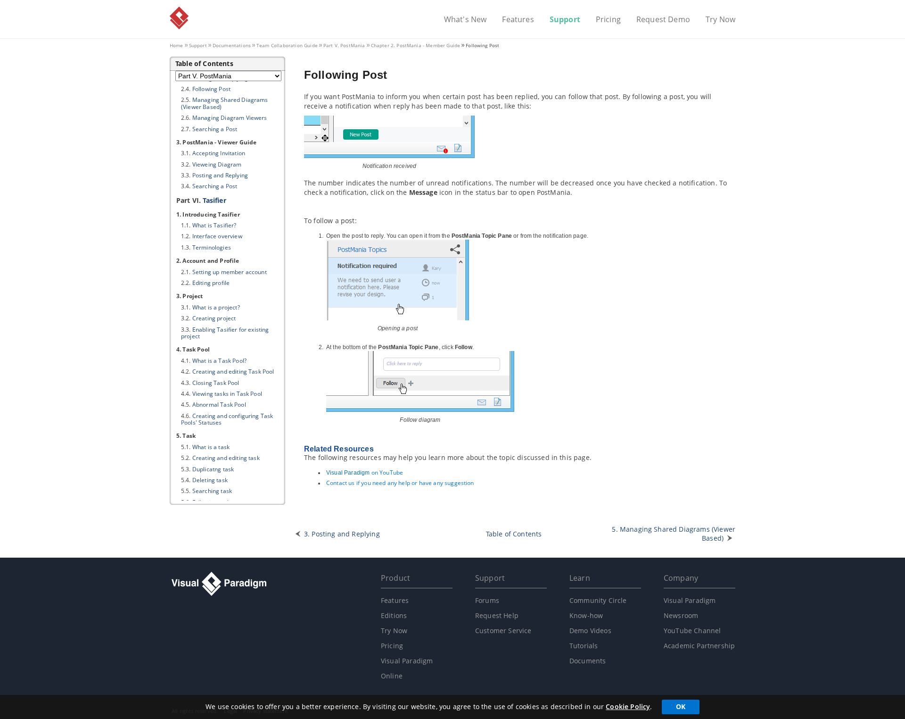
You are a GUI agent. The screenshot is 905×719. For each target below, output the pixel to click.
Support (565, 20)
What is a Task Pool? (219, 361)
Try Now (720, 20)
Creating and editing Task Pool (233, 372)
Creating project (214, 318)
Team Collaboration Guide (287, 45)
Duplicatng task (213, 469)
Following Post (211, 89)
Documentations (232, 45)
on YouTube (364, 472)
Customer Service (503, 630)
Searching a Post (215, 129)
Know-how (586, 615)
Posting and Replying (220, 175)
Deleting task (210, 480)
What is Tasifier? (214, 225)
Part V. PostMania (344, 45)
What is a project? (216, 307)
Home (176, 45)
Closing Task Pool (215, 383)
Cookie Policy (628, 706)
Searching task (212, 491)
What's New (465, 20)
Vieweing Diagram (217, 164)
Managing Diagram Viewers (229, 118)
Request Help (496, 615)
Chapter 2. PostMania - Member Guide (416, 45)
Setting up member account (229, 272)
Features (518, 20)
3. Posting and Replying (342, 533)
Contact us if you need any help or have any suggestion (400, 483)
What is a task (211, 447)
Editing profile (211, 283)
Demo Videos (590, 630)
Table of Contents (514, 533)
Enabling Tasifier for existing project (225, 333)
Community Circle (598, 600)
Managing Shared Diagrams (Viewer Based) (224, 103)
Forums (487, 600)
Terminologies (211, 247)
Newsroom (681, 615)
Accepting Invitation (218, 153)
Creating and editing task (226, 458)
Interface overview (217, 236)
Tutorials (583, 645)
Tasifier (214, 200)
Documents (587, 660)
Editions (394, 615)
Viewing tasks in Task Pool (227, 394)
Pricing (608, 20)
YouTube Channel (692, 630)
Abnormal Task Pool (219, 405)
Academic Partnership (699, 645)
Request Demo (663, 20)
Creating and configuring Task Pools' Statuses (227, 419)
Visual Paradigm (179, 18)
